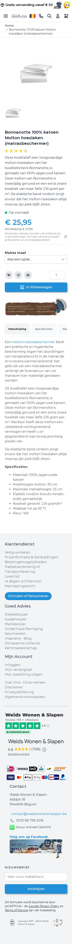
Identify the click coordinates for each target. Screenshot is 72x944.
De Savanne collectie (22, 643)
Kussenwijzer (16, 619)
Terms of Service (16, 910)
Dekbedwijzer (16, 614)
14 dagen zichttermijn (23, 581)
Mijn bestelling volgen (24, 674)
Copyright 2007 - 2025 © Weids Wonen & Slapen (33, 922)
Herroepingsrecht (20, 586)
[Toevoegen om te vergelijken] (18, 275)
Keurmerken (15, 634)
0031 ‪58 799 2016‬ (29, 820)
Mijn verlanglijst (18, 670)
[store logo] (19, 16)
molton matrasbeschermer (33, 342)
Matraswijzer (15, 624)
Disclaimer (14, 687)
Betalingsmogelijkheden (26, 562)
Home (9, 25)
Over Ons (12, 682)
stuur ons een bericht (33, 827)
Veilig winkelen (18, 552)
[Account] (58, 16)
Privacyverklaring (19, 692)
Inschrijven (36, 889)
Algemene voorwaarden (25, 697)
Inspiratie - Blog (18, 638)
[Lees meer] (65, 236)
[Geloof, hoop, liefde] (58, 923)
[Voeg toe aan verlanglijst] (9, 275)
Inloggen (13, 665)
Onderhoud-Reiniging (24, 629)
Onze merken (34, 682)
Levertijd (12, 576)
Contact (18, 786)
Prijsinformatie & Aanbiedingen (31, 557)
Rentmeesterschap (21, 648)
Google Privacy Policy (44, 906)
